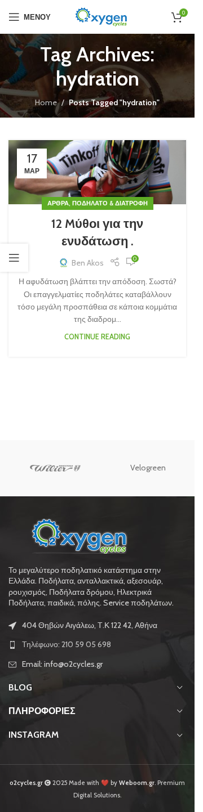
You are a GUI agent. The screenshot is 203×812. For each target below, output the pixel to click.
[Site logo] (101, 16)
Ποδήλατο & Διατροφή (110, 203)
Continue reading (97, 337)
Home (46, 102)
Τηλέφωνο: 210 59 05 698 (66, 644)
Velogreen (148, 468)
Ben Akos (88, 263)
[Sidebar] (14, 258)
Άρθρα (58, 203)
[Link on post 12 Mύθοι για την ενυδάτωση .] (97, 172)
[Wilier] (55, 468)
